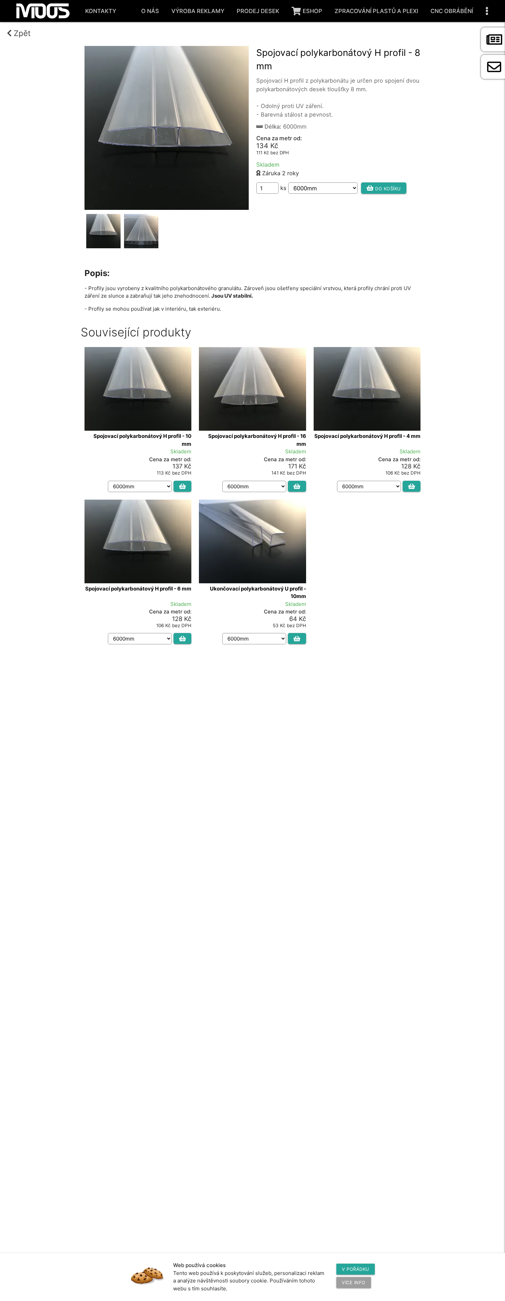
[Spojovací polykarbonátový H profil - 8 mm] (167, 207)
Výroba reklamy (197, 11)
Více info (354, 1282)
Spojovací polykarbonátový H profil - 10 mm (142, 440)
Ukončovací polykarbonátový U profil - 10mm (258, 592)
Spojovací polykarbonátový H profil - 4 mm (367, 436)
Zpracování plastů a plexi (376, 11)
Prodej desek (258, 11)
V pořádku (355, 1269)
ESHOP (312, 11)
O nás (150, 11)
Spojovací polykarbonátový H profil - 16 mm (257, 440)
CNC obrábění (451, 11)
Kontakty (100, 11)
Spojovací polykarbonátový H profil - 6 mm (138, 588)
